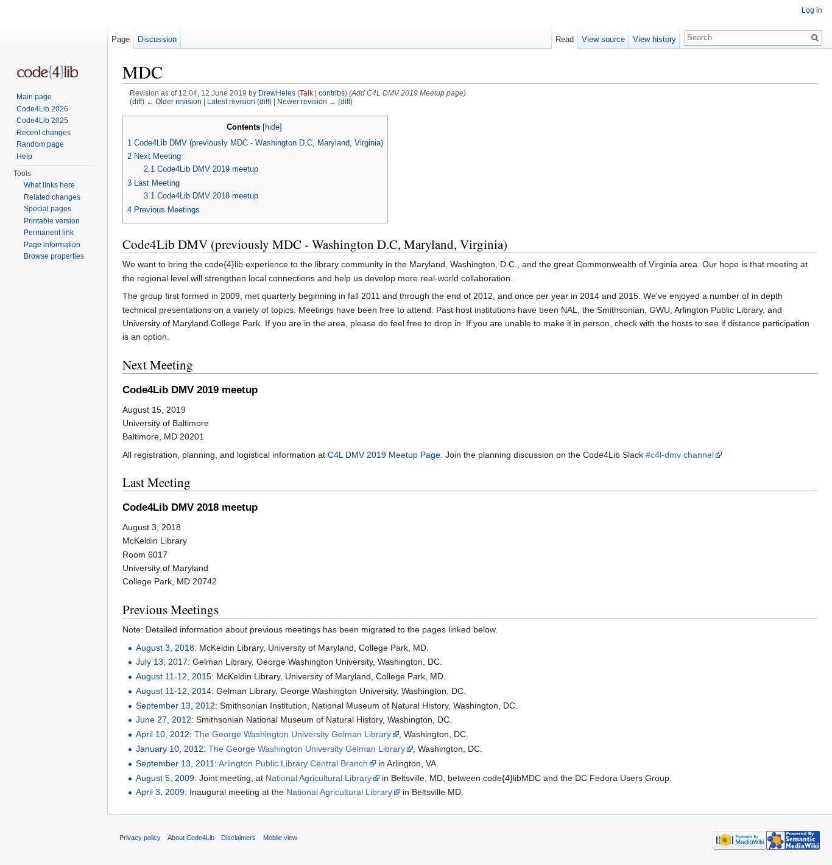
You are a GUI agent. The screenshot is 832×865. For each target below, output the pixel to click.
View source (603, 39)
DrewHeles (276, 93)
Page (120, 39)
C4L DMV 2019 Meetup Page (384, 455)
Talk (306, 93)
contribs (332, 93)
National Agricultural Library (319, 778)
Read (564, 39)
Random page (40, 144)
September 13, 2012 (175, 705)
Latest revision (231, 101)
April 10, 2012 (162, 734)
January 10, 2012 (169, 749)
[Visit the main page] (47, 72)
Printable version (52, 221)
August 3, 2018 (165, 648)
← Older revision (174, 101)
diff (137, 101)
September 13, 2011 (175, 763)
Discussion (157, 39)
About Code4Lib (190, 837)
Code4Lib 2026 (42, 109)
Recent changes (43, 132)
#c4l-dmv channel (680, 455)
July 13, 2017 (162, 662)
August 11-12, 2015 (173, 676)
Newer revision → (306, 101)
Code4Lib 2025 (42, 120)
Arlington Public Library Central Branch (293, 763)
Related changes (52, 197)
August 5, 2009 (165, 778)
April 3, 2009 (160, 792)
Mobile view (280, 837)
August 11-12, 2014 (173, 691)
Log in (812, 10)
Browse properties (54, 256)
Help (24, 156)
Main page (34, 97)
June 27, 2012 (163, 719)
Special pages (47, 209)
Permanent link (49, 232)
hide (272, 127)
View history (654, 39)
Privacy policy (140, 837)
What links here (49, 185)
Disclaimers (238, 837)
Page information (52, 244)
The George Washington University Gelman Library (292, 734)
